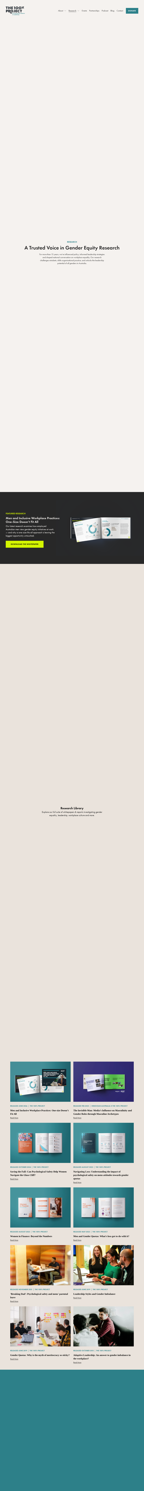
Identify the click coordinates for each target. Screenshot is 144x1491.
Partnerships (94, 10)
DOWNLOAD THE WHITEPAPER (24, 544)
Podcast (105, 10)
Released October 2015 (83, 1351)
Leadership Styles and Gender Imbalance (94, 1294)
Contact (120, 10)
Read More (14, 1118)
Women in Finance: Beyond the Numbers (31, 1236)
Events (84, 10)
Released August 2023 (83, 1167)
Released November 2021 (21, 1289)
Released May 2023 (81, 1232)
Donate (132, 11)
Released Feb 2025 (81, 1106)
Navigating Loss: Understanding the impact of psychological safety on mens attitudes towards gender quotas (100, 1175)
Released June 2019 (81, 1289)
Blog (112, 10)
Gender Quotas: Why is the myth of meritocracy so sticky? (40, 1355)
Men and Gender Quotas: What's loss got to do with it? (101, 1236)
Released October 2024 (20, 1167)
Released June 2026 (18, 1106)
